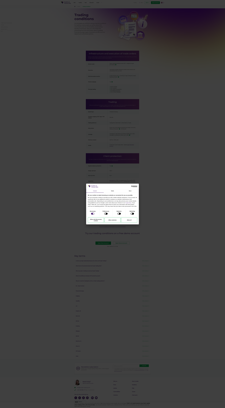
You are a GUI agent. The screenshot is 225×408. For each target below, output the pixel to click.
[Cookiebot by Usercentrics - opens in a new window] (132, 186)
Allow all (129, 220)
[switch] (106, 214)
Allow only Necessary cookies (96, 220)
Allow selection (112, 220)
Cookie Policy (129, 203)
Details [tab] (112, 190)
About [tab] (130, 190)
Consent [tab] (95, 190)
